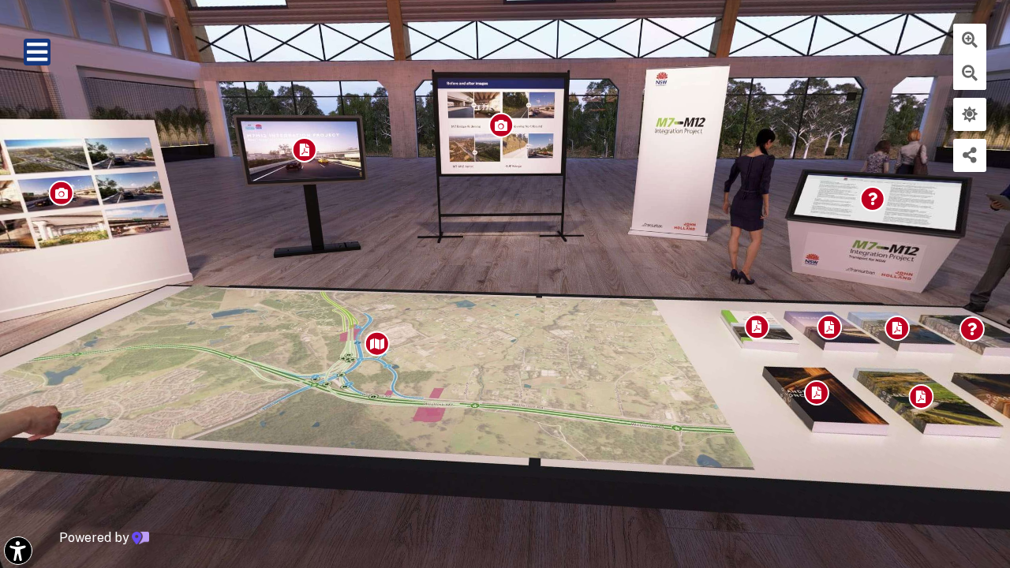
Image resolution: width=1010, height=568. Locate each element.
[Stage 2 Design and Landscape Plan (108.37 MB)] (857, 333)
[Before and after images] (522, 125)
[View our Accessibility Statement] (18, 550)
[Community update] (327, 149)
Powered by (94, 538)
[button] (37, 52)
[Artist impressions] (96, 191)
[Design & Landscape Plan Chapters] (929, 335)
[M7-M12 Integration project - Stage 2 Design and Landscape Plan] (396, 342)
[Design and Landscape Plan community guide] (780, 331)
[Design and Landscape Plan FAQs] (904, 201)
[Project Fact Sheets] (954, 407)
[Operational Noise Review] (843, 400)
